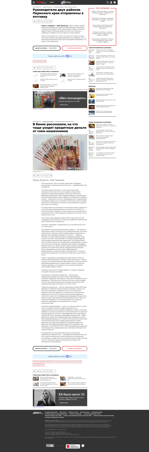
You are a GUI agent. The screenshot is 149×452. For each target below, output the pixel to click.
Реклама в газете (85, 412)
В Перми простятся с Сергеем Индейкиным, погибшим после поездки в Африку (102, 33)
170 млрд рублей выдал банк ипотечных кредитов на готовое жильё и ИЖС (48, 384)
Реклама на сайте (73, 412)
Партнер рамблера (60, 445)
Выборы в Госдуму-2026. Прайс (53, 415)
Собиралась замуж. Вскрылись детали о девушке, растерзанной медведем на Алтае (105, 80)
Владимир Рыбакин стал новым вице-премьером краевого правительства (48, 86)
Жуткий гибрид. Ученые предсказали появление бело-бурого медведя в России (106, 149)
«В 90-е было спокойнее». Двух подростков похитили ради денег (105, 73)
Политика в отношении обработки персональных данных (58, 433)
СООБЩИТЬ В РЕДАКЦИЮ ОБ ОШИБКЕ (54, 417)
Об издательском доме (51, 412)
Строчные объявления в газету (92, 414)
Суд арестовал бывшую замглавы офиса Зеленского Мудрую (105, 89)
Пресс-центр (63, 412)
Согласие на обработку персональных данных (55, 432)
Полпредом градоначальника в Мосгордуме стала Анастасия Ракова (48, 75)
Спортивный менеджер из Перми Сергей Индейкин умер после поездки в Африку (102, 40)
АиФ (43, 171)
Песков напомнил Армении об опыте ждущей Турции (106, 100)
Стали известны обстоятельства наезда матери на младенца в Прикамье (102, 27)
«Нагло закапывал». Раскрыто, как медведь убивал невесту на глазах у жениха (105, 57)
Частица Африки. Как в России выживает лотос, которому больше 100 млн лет (105, 131)
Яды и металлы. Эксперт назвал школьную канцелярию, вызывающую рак (104, 137)
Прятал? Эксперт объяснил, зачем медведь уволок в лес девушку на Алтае (105, 68)
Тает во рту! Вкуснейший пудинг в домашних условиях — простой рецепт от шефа (105, 63)
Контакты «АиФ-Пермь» (75, 414)
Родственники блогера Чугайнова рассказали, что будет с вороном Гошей (102, 20)
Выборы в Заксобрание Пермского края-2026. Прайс (77, 415)
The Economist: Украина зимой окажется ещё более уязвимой (104, 112)
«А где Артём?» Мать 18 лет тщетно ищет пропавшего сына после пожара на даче (105, 154)
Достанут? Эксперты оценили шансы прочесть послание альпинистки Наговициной (106, 143)
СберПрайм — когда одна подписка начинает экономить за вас (76, 379)
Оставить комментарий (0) (74, 48)
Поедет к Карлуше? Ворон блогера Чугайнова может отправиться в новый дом (102, 13)
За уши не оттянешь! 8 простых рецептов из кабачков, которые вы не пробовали (106, 126)
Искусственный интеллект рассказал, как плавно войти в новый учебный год (48, 379)
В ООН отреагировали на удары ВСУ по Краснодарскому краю (105, 106)
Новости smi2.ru (38, 109)
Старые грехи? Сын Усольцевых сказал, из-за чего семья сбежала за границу (105, 51)
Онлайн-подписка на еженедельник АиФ (56, 414)
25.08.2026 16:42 (37, 121)
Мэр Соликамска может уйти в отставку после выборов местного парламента (75, 75)
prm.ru (83, 38)
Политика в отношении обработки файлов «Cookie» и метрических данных (62, 434)
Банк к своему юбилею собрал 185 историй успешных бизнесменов (76, 383)
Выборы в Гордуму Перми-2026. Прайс (104, 415)
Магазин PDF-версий (97, 412)
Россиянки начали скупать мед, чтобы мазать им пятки (104, 95)
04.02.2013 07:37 (37, 7)
